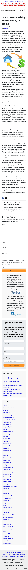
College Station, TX (8, 417)
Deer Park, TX (7, 443)
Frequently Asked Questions (18, 554)
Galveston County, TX (9, 420)
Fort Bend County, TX (9, 472)
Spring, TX (6, 465)
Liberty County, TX (8, 481)
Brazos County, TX (8, 415)
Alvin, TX (5, 410)
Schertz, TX (6, 534)
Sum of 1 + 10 (6, 265)
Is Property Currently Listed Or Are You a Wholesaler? (14, 358)
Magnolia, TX (6, 460)
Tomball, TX (6, 469)
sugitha (6, 28)
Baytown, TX (6, 436)
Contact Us (20, 1)
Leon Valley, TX (7, 510)
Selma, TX (6, 512)
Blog (25, 556)
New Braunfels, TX (8, 529)
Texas (5, 405)
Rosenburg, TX (7, 477)
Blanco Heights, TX (8, 515)
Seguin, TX (6, 522)
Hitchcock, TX (7, 424)
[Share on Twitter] (6, 198)
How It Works (6, 554)
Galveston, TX (7, 422)
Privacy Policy (19, 556)
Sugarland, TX (7, 479)
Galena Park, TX (7, 446)
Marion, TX (6, 531)
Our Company (12, 1)
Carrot (25, 568)
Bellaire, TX (6, 439)
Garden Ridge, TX (8, 538)
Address (6, 339)
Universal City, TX (8, 527)
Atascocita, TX (7, 434)
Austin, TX (6, 500)
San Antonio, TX (7, 496)
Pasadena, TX (7, 462)
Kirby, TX (5, 505)
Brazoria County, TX (8, 408)
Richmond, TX (7, 474)
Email (4, 247)
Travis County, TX (8, 498)
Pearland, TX (6, 412)
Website (4, 253)
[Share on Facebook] (3, 198)
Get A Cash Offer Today (10, 552)
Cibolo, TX (6, 536)
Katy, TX (5, 455)
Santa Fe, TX (6, 429)
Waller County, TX (8, 491)
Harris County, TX (8, 431)
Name (4, 242)
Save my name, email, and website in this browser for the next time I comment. (13, 261)
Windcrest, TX (7, 524)
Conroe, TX (6, 489)
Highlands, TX (7, 450)
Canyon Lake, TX (7, 508)
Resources (12, 556)
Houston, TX (6, 448)
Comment (5, 224)
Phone (6, 346)
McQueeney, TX (7, 503)
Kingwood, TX (7, 458)
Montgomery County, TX (10, 486)
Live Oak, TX (6, 541)
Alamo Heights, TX (8, 517)
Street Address (6, 343)
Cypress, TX (6, 441)
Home (6, 1)
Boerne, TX (6, 519)
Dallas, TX (6, 493)
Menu (22, 10)
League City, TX (7, 427)
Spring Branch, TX (8, 467)
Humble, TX (6, 453)
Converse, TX (7, 543)
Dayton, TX (6, 484)
